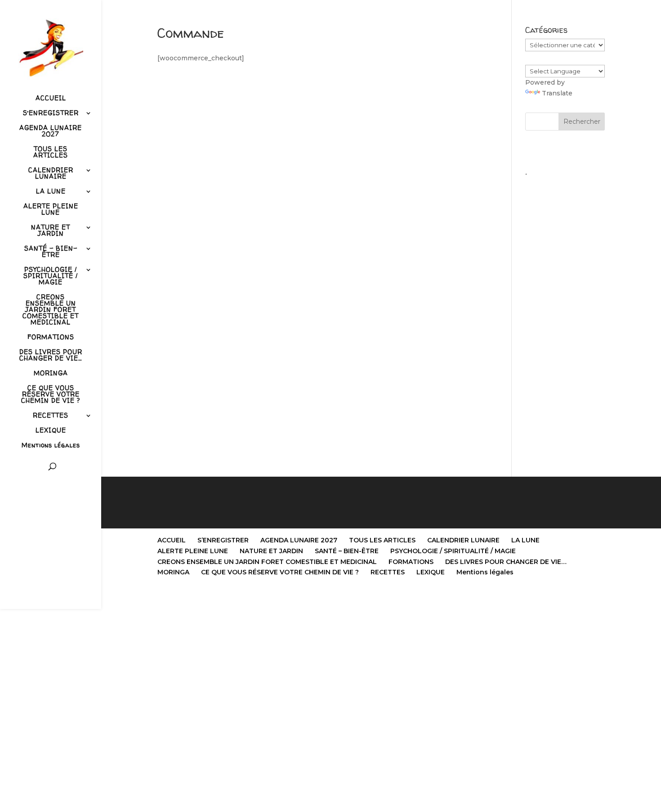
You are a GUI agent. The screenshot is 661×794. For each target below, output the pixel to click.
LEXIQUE (51, 430)
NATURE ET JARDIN (50, 231)
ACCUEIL (51, 98)
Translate (557, 93)
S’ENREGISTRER (51, 113)
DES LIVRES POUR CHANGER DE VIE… (50, 355)
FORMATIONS (50, 337)
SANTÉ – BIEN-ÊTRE (50, 252)
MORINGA (51, 373)
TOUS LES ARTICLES (50, 152)
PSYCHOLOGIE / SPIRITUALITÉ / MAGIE (50, 276)
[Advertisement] (565, 315)
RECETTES (50, 416)
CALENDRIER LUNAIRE (50, 173)
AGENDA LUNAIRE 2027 (50, 131)
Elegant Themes (202, 597)
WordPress (273, 597)
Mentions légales (51, 445)
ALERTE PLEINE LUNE (50, 210)
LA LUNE (51, 191)
